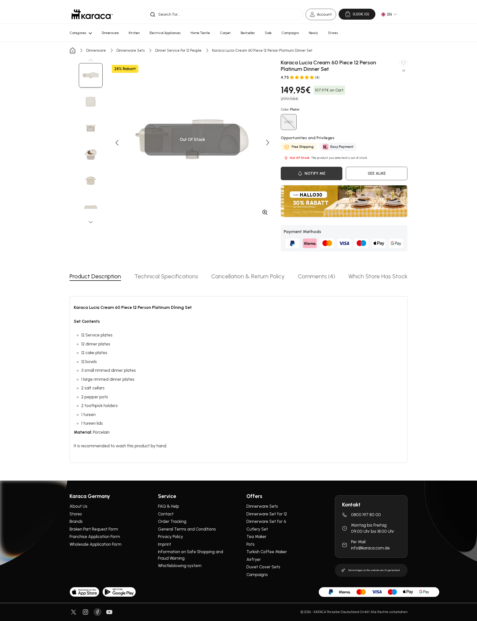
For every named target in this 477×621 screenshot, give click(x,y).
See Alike (377, 173)
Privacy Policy (170, 536)
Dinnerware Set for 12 (266, 513)
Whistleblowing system (179, 565)
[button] (91, 60)
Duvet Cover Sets (263, 566)
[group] (91, 75)
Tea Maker (256, 536)
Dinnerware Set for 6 (266, 521)
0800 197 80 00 (366, 514)
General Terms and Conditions (187, 529)
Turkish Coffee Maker (266, 551)
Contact (166, 513)
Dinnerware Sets (131, 50)
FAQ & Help (168, 506)
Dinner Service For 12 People (178, 50)
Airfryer (253, 559)
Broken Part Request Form (94, 529)
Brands (76, 521)
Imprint (164, 544)
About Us (78, 506)
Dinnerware (96, 50)
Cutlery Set (257, 529)
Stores (76, 513)
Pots (250, 544)
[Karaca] (92, 14)
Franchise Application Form (95, 536)
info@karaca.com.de (370, 547)
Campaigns (257, 574)
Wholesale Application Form (95, 544)
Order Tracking (172, 521)
